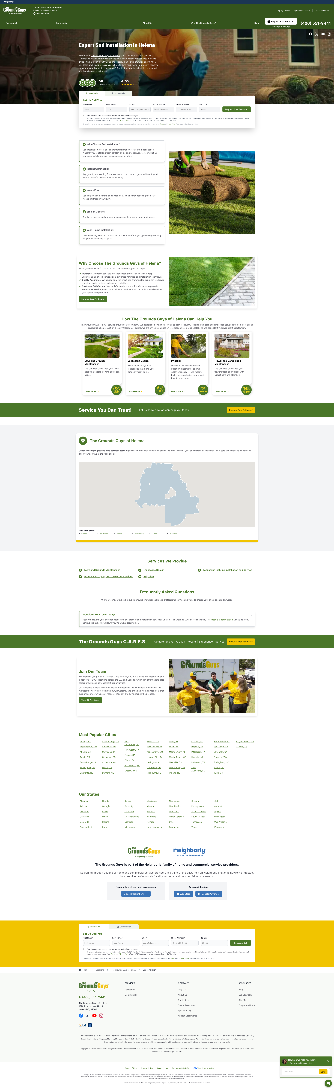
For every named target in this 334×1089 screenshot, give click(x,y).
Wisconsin (219, 827)
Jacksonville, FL (154, 746)
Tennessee (196, 822)
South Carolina (198, 811)
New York (174, 811)
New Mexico (175, 806)
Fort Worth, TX (131, 749)
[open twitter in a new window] (316, 35)
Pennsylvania (197, 806)
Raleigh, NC (197, 757)
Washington (219, 816)
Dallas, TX (107, 767)
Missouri (151, 806)
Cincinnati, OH (109, 746)
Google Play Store (210, 895)
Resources (244, 983)
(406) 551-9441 (315, 23)
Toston (154, 534)
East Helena (103, 534)
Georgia (106, 806)
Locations (100, 970)
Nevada (150, 822)
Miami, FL (173, 746)
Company (183, 983)
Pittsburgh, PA (198, 752)
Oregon (195, 801)
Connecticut (86, 827)
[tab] (92, 93)
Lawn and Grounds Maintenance (102, 570)
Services (130, 983)
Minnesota (129, 827)
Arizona (83, 806)
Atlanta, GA (85, 752)
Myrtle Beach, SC (177, 757)
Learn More (91, 391)
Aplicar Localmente (302, 10)
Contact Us (183, 1000)
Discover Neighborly (136, 895)
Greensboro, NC (132, 765)
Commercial (61, 23)
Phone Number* (159, 104)
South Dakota (198, 816)
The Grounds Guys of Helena (105, 55)
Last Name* (111, 104)
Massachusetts (131, 816)
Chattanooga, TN (110, 741)
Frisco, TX (129, 760)
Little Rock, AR (154, 767)
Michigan (128, 822)
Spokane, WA (220, 757)
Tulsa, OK (218, 772)
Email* (132, 104)
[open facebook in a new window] (310, 35)
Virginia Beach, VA (245, 741)
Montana (151, 811)
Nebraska (151, 816)
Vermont (218, 806)
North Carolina (176, 816)
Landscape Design (138, 360)
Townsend (173, 534)
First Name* (88, 104)
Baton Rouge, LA (88, 762)
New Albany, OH (177, 767)
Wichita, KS (241, 746)
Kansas (127, 801)
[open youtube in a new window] (323, 35)
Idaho (105, 811)
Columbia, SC (109, 757)
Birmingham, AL (87, 767)
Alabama (84, 801)
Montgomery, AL (177, 752)
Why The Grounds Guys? (203, 23)
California (84, 816)
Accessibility (162, 1068)
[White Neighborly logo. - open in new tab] (8, 2)
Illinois (105, 816)
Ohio (171, 822)
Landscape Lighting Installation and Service (227, 570)
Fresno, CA (129, 755)
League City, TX (154, 757)
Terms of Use (131, 1068)
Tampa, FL (219, 767)
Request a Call (240, 943)
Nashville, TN (175, 762)
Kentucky (128, 806)
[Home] (80, 970)
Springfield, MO (221, 762)
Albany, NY (85, 741)
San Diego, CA (221, 746)
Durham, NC (108, 772)
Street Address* (183, 104)
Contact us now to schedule (131, 68)
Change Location (42, 13)
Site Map (242, 1000)
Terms (113, 120)
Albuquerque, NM (88, 746)
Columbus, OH (109, 762)
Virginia (217, 811)
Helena (119, 534)
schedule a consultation (221, 619)
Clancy (84, 534)
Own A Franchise (186, 1005)
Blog (256, 23)
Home (86, 970)
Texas (194, 827)
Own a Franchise (322, 10)
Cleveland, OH (109, 752)
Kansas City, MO (155, 752)
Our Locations (245, 995)
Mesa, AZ (173, 741)
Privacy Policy (124, 120)
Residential (11, 23)
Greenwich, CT (131, 770)
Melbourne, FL (154, 772)
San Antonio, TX (221, 741)
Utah (216, 801)
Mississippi (152, 801)
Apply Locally (284, 10)
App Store (185, 895)
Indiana (105, 822)
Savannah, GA (220, 752)
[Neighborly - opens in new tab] (90, 1025)
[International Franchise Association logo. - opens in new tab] (83, 1025)
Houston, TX (153, 741)
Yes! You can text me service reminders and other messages (112, 949)
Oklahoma (174, 827)
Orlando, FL (197, 741)
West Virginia (220, 822)
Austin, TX (85, 757)
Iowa (104, 827)
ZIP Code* (203, 104)
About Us (147, 23)
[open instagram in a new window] (329, 35)
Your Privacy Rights (205, 1068)
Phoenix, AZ (197, 746)
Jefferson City (139, 534)
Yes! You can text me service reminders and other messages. (113, 115)
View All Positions (90, 700)
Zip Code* (205, 938)
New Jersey (175, 801)
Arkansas (84, 811)
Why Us (182, 989)
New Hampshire (154, 827)
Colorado (84, 822)
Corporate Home (246, 1005)
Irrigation (176, 360)
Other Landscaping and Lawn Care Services (108, 576)
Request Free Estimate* (282, 21)
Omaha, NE (174, 772)
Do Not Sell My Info (180, 1068)
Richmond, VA (198, 762)
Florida (105, 801)
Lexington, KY (153, 762)
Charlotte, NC (86, 772)
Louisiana (129, 811)
